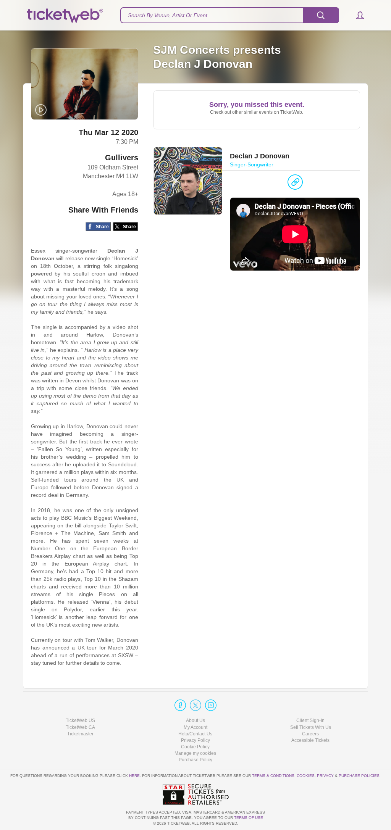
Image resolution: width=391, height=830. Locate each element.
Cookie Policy (195, 746)
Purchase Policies (359, 776)
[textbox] (229, 15)
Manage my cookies (195, 753)
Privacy (325, 776)
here (134, 776)
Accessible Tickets (310, 740)
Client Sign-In (310, 720)
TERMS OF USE (248, 817)
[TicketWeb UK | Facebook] (180, 705)
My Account (195, 727)
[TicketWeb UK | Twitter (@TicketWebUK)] (195, 705)
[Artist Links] (295, 183)
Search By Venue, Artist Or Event (167, 15)
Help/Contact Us (195, 734)
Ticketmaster (80, 734)
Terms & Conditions (273, 776)
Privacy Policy (195, 740)
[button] (356, 15)
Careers (310, 734)
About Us (195, 720)
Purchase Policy (195, 759)
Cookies (306, 776)
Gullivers (121, 157)
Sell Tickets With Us (310, 727)
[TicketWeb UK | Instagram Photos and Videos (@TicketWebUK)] (211, 705)
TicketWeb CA (80, 727)
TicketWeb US (80, 720)
